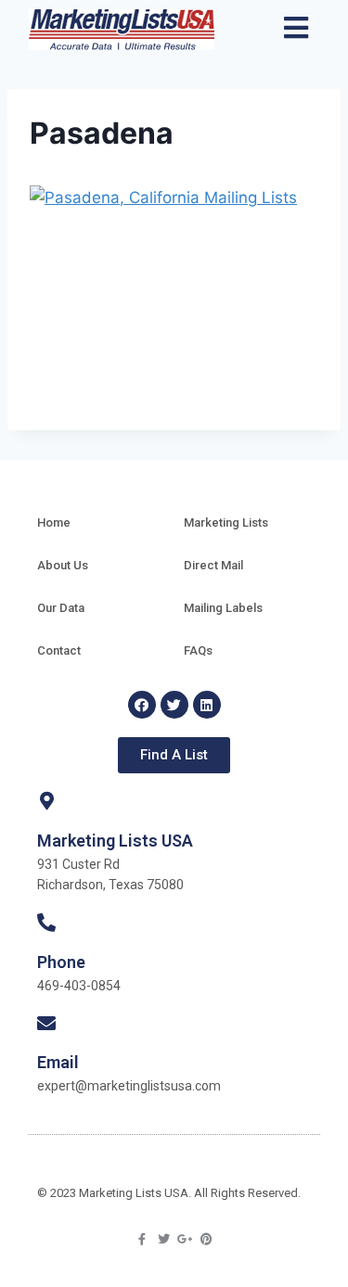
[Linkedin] (207, 705)
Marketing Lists (226, 522)
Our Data (60, 608)
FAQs (198, 650)
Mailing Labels (223, 608)
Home (54, 522)
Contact (59, 650)
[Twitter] (174, 705)
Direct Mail (213, 565)
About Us (62, 565)
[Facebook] (142, 705)
